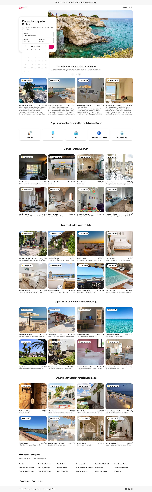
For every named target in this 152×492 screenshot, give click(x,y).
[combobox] (38, 35)
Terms (39, 489)
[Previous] (72, 74)
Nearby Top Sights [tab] (24, 458)
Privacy (34, 489)
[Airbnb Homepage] (23, 7)
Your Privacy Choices (49, 489)
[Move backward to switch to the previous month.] (25, 46)
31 (28, 71)
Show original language (90, 2)
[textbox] (30, 41)
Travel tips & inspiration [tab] (39, 458)
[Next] (79, 74)
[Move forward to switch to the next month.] (45, 46)
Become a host (127, 7)
